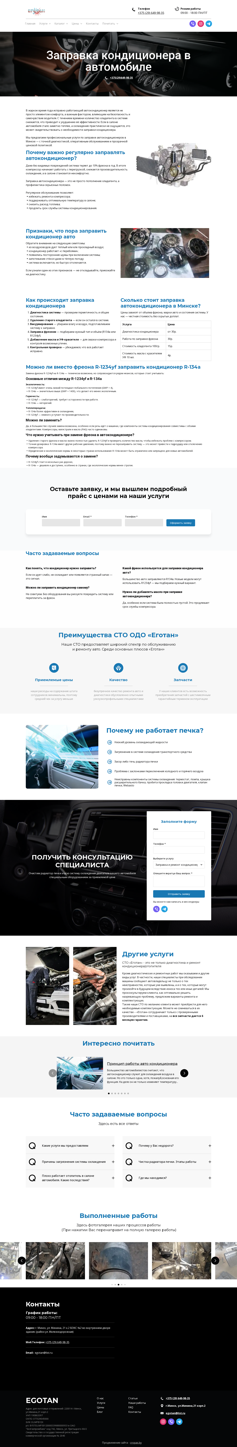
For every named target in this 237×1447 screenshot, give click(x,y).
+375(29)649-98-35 (121, 77)
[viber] (192, 23)
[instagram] (201, 23)
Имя (44, 516)
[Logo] (37, 11)
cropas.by (136, 1442)
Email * (87, 516)
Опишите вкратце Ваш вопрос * (172, 873)
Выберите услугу (163, 858)
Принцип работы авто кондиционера (142, 1064)
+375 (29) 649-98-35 (151, 13)
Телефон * (131, 516)
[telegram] (209, 23)
